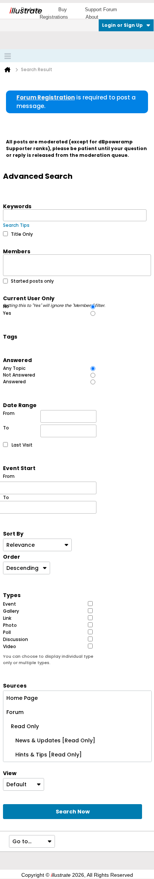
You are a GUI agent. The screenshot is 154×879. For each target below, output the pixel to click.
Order (11, 556)
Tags (10, 336)
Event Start (19, 467)
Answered (17, 359)
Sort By (13, 533)
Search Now (73, 811)
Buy (62, 9)
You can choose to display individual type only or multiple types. (48, 659)
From (9, 413)
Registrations (54, 17)
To (6, 428)
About (92, 17)
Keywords (17, 206)
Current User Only (54, 298)
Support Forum (101, 9)
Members (16, 251)
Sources (15, 685)
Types (12, 594)
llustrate (25, 11)
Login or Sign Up (122, 25)
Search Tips (16, 225)
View (9, 772)
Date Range (20, 405)
